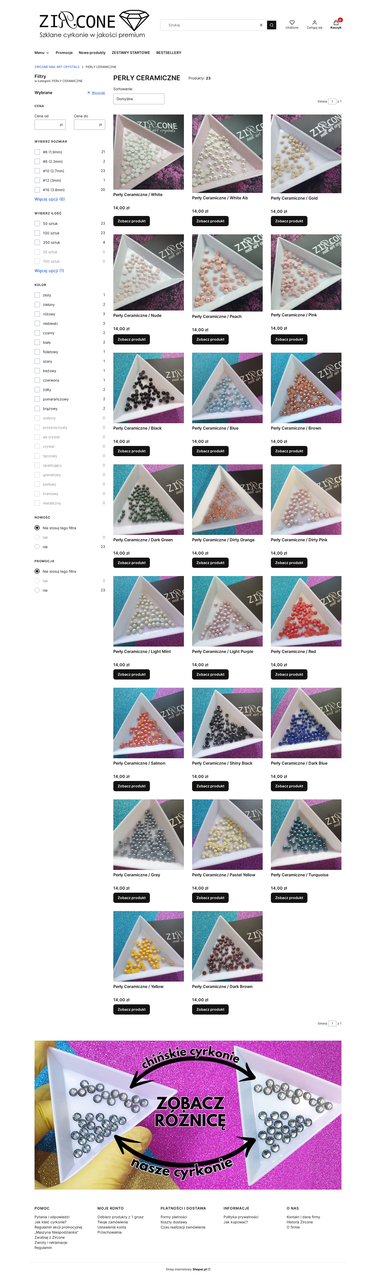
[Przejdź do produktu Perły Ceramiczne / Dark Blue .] (306, 723)
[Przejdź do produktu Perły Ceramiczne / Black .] (148, 388)
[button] (271, 25)
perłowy (49, 484)
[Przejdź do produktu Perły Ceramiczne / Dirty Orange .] (227, 499)
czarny (48, 333)
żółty (47, 389)
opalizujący (52, 465)
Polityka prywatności (241, 1217)
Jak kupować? (236, 1222)
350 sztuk (51, 242)
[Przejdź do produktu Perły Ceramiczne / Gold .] (306, 153)
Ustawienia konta (111, 1227)
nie (45, 547)
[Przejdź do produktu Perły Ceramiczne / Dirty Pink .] (306, 499)
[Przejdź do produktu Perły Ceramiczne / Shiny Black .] (227, 723)
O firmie (293, 1227)
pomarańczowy (56, 399)
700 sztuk (51, 261)
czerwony (51, 380)
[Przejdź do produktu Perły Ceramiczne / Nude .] (148, 272)
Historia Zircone (300, 1222)
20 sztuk (50, 252)
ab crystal (51, 437)
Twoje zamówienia (112, 1222)
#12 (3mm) (52, 180)
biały (47, 342)
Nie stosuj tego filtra (59, 528)
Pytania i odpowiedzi (52, 1217)
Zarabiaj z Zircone (50, 1237)
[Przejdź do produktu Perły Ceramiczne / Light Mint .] (148, 611)
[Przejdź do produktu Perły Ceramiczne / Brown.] (306, 388)
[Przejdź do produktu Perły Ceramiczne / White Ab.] (227, 153)
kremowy (50, 493)
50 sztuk (50, 223)
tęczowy (50, 456)
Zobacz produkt (132, 221)
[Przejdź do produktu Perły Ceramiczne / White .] (148, 152)
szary (47, 361)
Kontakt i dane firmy (303, 1217)
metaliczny (52, 503)
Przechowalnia (109, 1232)
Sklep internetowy (186, 1269)
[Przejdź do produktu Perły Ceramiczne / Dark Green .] (148, 499)
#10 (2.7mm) (53, 171)
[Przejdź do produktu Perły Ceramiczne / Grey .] (148, 834)
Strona (322, 101)
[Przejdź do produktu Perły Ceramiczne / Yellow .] (148, 946)
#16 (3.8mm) (54, 190)
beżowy (49, 371)
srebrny (49, 418)
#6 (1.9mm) (52, 152)
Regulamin (43, 1247)
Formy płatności (174, 1217)
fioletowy (50, 352)
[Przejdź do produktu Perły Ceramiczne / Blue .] (227, 388)
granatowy (52, 475)
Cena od (42, 116)
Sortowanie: (123, 89)
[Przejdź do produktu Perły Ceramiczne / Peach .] (227, 272)
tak (45, 537)
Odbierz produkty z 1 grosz (120, 1217)
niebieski (50, 323)
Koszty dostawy (174, 1222)
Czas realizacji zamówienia (183, 1227)
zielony (49, 304)
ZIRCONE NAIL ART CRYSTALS (57, 67)
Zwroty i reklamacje (51, 1242)
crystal (48, 446)
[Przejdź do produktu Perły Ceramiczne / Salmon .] (148, 723)
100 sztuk (51, 233)
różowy (49, 314)
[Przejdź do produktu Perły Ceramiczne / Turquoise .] (306, 834)
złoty (47, 295)
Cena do (81, 116)
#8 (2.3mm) (53, 161)
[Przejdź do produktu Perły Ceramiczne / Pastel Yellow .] (227, 834)
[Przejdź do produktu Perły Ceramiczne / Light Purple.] (227, 611)
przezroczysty (55, 427)
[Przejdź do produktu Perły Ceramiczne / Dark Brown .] (227, 946)
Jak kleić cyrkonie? (51, 1222)
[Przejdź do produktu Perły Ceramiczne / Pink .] (306, 272)
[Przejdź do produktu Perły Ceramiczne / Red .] (306, 611)
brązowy (50, 408)
